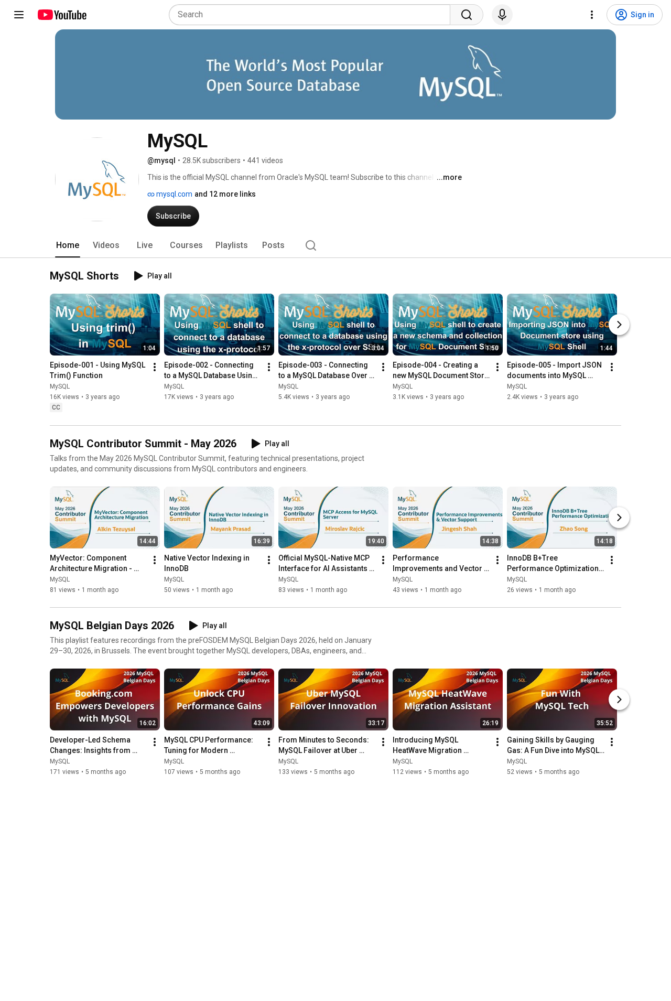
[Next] (619, 325)
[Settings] (592, 14)
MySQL (60, 387)
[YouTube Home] (61, 14)
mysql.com (173, 194)
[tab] (67, 245)
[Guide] (19, 14)
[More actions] (154, 367)
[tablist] (335, 245)
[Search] (466, 14)
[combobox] (313, 14)
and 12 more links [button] (225, 194)
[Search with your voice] (502, 14)
